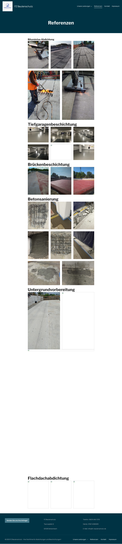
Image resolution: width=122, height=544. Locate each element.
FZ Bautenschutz (24, 6)
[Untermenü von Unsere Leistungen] (91, 6)
